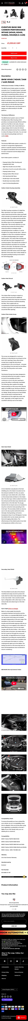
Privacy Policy (5, 972)
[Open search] (19, 3)
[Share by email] (26, 69)
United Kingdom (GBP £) (8, 989)
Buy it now (14, 58)
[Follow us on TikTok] (11, 997)
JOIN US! (14, 926)
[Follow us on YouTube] (8, 997)
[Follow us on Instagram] (5, 997)
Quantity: (3, 48)
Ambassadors (5, 967)
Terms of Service (19, 972)
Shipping (4, 975)
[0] (25, 3)
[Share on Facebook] (17, 69)
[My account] (22, 3)
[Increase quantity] (16, 48)
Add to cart (14, 53)
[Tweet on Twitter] (23, 69)
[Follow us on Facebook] (2, 997)
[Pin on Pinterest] (20, 69)
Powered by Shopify (6, 1018)
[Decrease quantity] (8, 48)
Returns (4, 978)
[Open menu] (2, 3)
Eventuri (4, 38)
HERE (6, 136)
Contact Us (17, 975)
